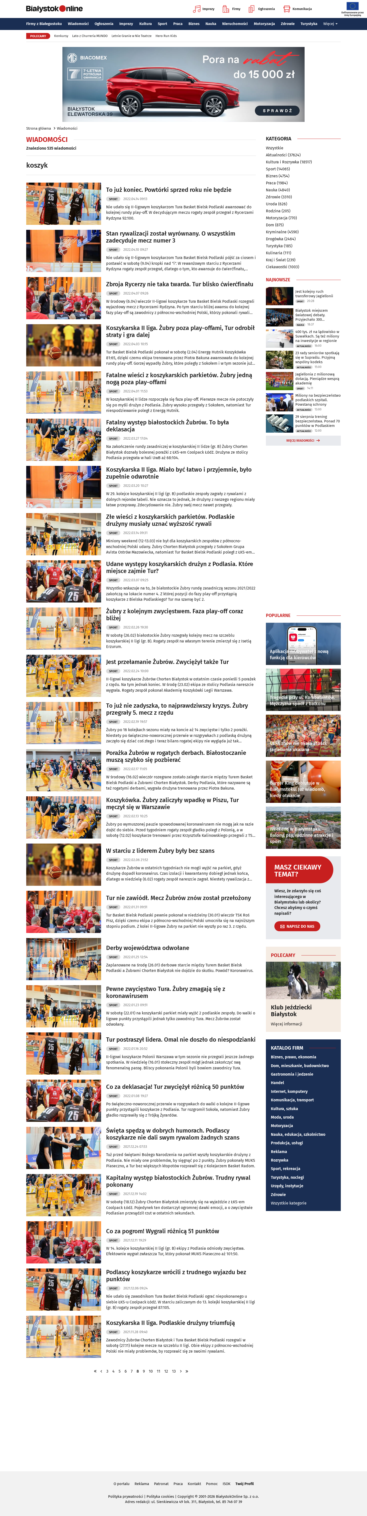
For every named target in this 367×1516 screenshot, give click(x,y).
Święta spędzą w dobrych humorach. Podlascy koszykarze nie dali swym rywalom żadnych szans (172, 1134)
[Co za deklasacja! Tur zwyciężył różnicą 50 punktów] (63, 1101)
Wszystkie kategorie (289, 1203)
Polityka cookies (160, 1496)
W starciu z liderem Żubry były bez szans (160, 850)
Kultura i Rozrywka (282, 162)
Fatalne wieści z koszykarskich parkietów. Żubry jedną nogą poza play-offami (179, 379)
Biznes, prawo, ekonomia (293, 1057)
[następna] (181, 1371)
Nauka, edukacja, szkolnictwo (298, 1134)
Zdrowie (288, 23)
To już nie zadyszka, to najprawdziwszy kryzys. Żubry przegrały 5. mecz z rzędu (177, 709)
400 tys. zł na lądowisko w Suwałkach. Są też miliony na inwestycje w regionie (317, 336)
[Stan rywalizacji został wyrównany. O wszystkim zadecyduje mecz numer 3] (63, 251)
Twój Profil (244, 1484)
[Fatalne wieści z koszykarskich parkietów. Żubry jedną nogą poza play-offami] (63, 392)
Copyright (186, 1496)
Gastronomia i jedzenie (292, 1074)
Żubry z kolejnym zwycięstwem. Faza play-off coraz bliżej (174, 615)
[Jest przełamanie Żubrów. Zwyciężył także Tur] (63, 676)
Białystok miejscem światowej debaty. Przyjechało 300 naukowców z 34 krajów (315, 315)
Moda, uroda (282, 1117)
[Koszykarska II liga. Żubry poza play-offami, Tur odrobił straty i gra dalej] (63, 345)
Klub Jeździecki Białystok (291, 1010)
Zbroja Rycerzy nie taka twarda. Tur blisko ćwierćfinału (179, 284)
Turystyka (309, 23)
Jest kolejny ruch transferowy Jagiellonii (314, 293)
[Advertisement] (303, 528)
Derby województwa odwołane (147, 947)
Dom (270, 225)
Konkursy (61, 35)
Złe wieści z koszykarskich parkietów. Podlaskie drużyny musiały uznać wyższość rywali (170, 520)
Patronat (161, 1484)
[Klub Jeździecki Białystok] (303, 980)
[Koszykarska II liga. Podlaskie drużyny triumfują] (63, 1337)
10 (151, 1371)
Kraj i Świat (276, 260)
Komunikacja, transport (292, 1100)
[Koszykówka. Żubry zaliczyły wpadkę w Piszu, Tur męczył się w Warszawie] (63, 817)
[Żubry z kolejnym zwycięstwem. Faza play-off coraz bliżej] (63, 628)
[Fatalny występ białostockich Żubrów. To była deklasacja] (63, 440)
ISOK (226, 1484)
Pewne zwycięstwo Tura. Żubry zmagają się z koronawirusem (165, 992)
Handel (277, 1082)
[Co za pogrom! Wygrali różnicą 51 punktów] (63, 1242)
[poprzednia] (101, 1371)
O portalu (122, 1484)
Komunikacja (302, 9)
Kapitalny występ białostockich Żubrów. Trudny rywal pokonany (178, 1181)
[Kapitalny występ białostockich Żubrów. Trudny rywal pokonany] (63, 1195)
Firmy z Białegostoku (44, 23)
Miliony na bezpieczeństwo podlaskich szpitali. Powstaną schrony (318, 400)
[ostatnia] (187, 1371)
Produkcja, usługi (287, 1143)
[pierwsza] (95, 1371)
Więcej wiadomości (300, 440)
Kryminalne (276, 232)
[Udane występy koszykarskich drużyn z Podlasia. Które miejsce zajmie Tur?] (63, 581)
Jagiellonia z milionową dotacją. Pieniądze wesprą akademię (317, 378)
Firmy (236, 9)
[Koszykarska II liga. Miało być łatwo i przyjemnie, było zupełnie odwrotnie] (63, 487)
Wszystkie (274, 148)
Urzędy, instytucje (287, 1186)
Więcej (328, 23)
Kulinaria (274, 253)
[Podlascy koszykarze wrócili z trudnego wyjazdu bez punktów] (63, 1289)
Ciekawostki (276, 267)
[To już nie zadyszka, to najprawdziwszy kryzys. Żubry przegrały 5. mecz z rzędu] (63, 723)
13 (174, 1371)
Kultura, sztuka (284, 1108)
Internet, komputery (289, 1091)
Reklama (279, 1151)
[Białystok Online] (54, 9)
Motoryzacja (264, 23)
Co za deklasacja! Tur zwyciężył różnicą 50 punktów (175, 1086)
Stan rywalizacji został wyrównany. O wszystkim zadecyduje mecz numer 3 (170, 237)
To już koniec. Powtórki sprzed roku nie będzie (168, 189)
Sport (162, 23)
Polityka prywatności (125, 1496)
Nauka (210, 23)
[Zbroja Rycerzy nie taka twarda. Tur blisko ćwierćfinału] (63, 298)
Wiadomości (78, 23)
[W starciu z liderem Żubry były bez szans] (63, 865)
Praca (178, 23)
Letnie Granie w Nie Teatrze (132, 35)
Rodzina (273, 211)
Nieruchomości (235, 23)
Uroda (271, 204)
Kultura (145, 23)
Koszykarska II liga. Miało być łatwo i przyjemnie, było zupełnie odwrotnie (179, 473)
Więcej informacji (286, 1024)
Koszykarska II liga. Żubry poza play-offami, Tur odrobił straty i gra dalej (180, 331)
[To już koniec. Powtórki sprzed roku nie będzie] (63, 204)
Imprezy (208, 9)
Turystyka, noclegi (287, 1177)
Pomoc (212, 1484)
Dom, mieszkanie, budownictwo (300, 1065)
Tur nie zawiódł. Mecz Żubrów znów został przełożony (178, 898)
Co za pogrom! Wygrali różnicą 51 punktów (162, 1231)
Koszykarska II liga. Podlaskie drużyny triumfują (170, 1322)
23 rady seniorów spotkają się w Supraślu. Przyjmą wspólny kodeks (317, 357)
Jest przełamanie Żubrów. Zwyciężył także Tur (167, 661)
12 (166, 1371)
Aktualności (276, 155)
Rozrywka (279, 1160)
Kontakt (194, 1484)
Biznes (193, 23)
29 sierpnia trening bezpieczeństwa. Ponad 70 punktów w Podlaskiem (317, 421)
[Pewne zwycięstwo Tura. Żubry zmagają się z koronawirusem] (63, 1006)
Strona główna (38, 128)
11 (158, 1371)
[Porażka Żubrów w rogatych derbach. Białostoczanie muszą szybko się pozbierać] (63, 770)
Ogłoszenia (266, 9)
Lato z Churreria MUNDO (90, 35)
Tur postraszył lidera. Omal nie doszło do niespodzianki (181, 1039)
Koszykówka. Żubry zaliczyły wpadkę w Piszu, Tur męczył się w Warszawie (172, 804)
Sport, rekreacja (285, 1168)
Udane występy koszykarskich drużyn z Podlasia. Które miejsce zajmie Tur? (179, 568)
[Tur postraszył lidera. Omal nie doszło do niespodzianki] (63, 1053)
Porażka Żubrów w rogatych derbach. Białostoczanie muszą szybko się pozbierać (176, 756)
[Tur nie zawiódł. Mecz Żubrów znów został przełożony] (63, 912)
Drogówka (274, 239)
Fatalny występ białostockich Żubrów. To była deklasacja (167, 426)
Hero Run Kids (166, 35)
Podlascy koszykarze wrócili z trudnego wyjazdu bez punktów (176, 1276)
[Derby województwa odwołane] (63, 959)
